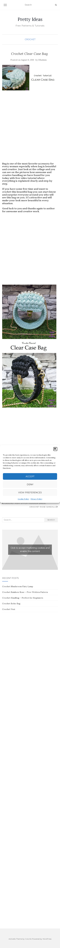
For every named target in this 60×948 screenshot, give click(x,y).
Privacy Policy (36, 499)
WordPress (47, 939)
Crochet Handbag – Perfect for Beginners (22, 598)
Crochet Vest (8, 609)
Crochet (30, 39)
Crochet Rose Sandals (42, 507)
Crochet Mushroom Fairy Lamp (17, 586)
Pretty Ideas (30, 19)
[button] (55, 449)
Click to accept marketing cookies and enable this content (30, 550)
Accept (30, 476)
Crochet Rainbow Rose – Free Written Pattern (25, 592)
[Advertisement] (30, 129)
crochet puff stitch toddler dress (25, 503)
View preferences (30, 492)
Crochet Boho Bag (11, 603)
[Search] (56, 5)
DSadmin (42, 60)
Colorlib (28, 939)
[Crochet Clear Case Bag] (29, 77)
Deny (30, 484)
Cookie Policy (23, 499)
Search (51, 520)
